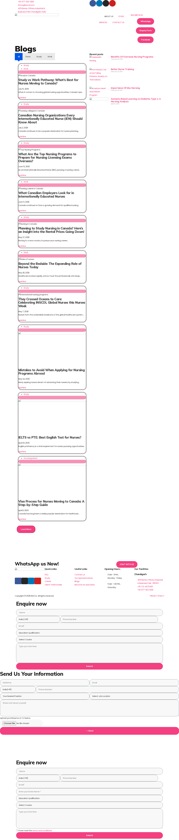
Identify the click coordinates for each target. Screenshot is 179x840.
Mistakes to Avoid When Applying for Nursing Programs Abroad (51, 371)
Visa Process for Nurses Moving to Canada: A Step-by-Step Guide (51, 503)
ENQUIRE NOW (137, 15)
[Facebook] (93, 3)
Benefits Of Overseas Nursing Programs (132, 56)
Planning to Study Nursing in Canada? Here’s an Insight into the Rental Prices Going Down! (51, 230)
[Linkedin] (99, 3)
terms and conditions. (42, 830)
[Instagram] (106, 3)
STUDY (121, 16)
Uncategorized (30, 458)
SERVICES (103, 22)
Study (26, 65)
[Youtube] (112, 3)
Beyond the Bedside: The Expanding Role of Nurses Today (49, 265)
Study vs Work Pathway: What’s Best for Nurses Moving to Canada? (48, 81)
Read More (22, 97)
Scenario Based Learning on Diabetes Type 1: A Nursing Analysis (136, 100)
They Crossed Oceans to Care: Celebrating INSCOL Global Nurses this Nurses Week (51, 302)
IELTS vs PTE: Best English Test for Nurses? (49, 437)
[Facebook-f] (18, 581)
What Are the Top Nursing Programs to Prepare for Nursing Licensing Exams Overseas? (47, 157)
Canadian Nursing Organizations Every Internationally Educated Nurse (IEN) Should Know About (50, 118)
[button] (145, 15)
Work (26, 68)
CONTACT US (118, 22)
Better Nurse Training (122, 69)
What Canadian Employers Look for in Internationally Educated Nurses (46, 194)
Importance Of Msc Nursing (125, 87)
